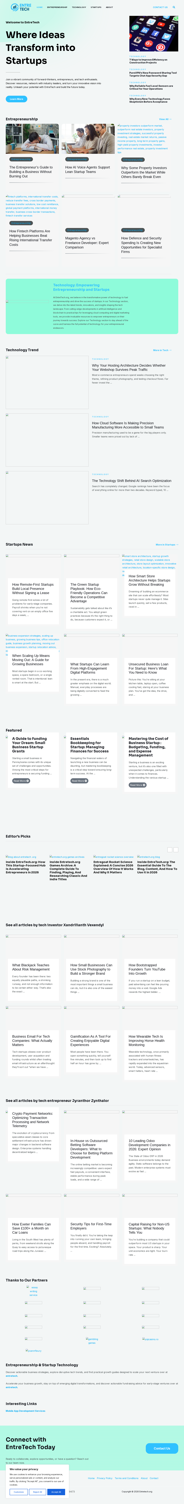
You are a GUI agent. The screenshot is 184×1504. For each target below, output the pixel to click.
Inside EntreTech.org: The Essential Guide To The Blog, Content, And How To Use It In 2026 (157, 867)
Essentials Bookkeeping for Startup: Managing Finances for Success (89, 745)
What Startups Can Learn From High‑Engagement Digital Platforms (89, 668)
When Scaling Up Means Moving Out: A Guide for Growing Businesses (31, 660)
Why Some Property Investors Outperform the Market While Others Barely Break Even (144, 172)
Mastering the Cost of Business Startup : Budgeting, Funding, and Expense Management (148, 747)
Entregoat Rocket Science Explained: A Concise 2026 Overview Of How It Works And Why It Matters (113, 867)
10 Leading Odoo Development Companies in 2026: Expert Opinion (149, 1145)
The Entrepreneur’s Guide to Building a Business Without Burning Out (31, 171)
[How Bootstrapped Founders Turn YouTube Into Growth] (150, 950)
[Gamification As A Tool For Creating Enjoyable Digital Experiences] (91, 1021)
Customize (19, 1492)
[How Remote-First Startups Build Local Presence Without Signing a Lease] (33, 569)
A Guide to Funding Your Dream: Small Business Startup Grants (29, 745)
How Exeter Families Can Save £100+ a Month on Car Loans (31, 1228)
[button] (160, 7)
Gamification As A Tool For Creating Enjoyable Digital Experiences (90, 1040)
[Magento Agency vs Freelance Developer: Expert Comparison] (88, 209)
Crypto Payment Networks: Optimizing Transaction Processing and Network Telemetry (32, 1120)
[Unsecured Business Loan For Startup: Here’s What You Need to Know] (150, 649)
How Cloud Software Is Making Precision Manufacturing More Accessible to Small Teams (128, 425)
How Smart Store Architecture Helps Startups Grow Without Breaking (149, 580)
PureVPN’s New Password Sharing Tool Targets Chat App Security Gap (153, 74)
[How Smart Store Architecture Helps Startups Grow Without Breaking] (150, 565)
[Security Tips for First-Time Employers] (91, 1209)
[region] (37, 1481)
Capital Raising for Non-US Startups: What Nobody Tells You (149, 1228)
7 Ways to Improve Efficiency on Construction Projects (148, 61)
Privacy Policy (104, 1478)
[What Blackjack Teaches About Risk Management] (33, 950)
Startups (96, 7)
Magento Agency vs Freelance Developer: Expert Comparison (87, 242)
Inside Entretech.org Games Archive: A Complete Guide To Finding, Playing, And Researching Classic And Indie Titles (68, 870)
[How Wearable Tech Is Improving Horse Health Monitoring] (150, 1021)
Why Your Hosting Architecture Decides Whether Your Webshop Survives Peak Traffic (129, 367)
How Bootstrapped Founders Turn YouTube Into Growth (147, 969)
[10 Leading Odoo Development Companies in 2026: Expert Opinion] (150, 1125)
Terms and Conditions (126, 1478)
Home (40, 7)
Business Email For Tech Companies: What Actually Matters (32, 1040)
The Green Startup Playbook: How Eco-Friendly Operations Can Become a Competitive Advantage (88, 593)
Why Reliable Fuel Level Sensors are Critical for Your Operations (151, 87)
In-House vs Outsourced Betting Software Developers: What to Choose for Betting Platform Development (91, 1149)
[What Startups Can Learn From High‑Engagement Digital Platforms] (91, 649)
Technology (79, 7)
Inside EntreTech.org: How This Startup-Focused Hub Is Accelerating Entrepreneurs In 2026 (26, 867)
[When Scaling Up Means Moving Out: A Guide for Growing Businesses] (33, 644)
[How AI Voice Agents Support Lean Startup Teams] (88, 138)
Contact (154, 1478)
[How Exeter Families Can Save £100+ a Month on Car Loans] (33, 1209)
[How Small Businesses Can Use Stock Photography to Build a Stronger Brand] (91, 950)
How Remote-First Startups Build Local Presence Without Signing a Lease (33, 589)
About (109, 7)
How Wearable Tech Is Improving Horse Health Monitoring (146, 1040)
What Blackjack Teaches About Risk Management (31, 967)
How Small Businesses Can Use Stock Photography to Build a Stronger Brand (91, 969)
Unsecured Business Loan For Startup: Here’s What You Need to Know (148, 668)
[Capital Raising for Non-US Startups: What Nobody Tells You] (150, 1209)
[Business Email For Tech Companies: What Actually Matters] (33, 1021)
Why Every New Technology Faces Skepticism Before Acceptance (149, 100)
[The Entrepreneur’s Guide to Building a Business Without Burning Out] (32, 138)
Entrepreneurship (57, 7)
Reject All (37, 1492)
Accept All (56, 1492)
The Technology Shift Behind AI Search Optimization (131, 481)
